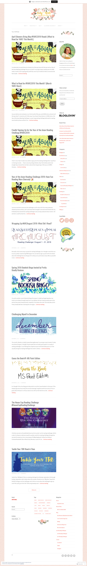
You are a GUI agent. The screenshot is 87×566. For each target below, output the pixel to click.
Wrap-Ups (62, 188)
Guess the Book (63, 197)
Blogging (61, 152)
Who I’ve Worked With (61, 509)
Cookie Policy (22, 563)
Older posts (34, 490)
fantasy (48, 502)
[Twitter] (65, 555)
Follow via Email (62, 88)
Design (60, 164)
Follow (62, 103)
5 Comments (23, 382)
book (35, 500)
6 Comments (23, 473)
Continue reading (22, 73)
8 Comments (22, 338)
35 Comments (21, 110)
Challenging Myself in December (24, 314)
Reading (61, 191)
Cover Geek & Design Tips (62, 518)
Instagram (59, 548)
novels (48, 505)
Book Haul (62, 179)
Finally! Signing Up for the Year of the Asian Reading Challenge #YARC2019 (32, 131)
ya (43, 513)
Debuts (61, 161)
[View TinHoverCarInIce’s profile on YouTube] (15, 499)
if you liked (63, 203)
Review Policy (33, 25)
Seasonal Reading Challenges (66, 185)
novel (43, 505)
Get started (54, 1)
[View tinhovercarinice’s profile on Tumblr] (16, 499)
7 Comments (23, 247)
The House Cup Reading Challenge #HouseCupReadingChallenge (25, 404)
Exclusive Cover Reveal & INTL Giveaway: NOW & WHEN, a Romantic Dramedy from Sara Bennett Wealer (66, 133)
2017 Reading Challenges (62, 536)
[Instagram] (63, 555)
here (72, 65)
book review (41, 500)
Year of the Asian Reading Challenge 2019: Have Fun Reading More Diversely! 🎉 (32, 178)
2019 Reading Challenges (49, 25)
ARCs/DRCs (62, 158)
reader (39, 508)
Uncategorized (62, 206)
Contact (59, 25)
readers (45, 508)
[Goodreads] (68, 555)
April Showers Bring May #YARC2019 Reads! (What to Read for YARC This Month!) (33, 38)
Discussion (62, 182)
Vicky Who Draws (60, 503)
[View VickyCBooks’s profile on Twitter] (12, 499)
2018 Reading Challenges (62, 533)
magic (39, 505)
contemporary (42, 502)
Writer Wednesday (64, 173)
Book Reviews (62, 155)
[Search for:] (65, 75)
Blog (40, 25)
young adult (48, 513)
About (25, 25)
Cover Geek (62, 167)
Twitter (58, 545)
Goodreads (59, 542)
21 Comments (21, 63)
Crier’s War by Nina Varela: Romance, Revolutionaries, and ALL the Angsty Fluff (66, 140)
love (35, 505)
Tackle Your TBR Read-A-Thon (23, 449)
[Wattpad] (71, 555)
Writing (60, 209)
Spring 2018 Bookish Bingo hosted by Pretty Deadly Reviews (29, 269)
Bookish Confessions (64, 194)
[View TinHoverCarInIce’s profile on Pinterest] (14, 499)
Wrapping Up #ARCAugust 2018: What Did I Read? (32, 223)
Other (60, 176)
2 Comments (22, 294)
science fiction (37, 513)
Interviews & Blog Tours (64, 170)
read (35, 508)
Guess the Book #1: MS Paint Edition (26, 358)
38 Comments (23, 157)
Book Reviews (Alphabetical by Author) (64, 515)
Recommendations (64, 200)
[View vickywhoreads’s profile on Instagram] (13, 499)
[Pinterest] (74, 555)
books (35, 502)
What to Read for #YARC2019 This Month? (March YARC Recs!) (32, 85)
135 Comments (23, 203)
